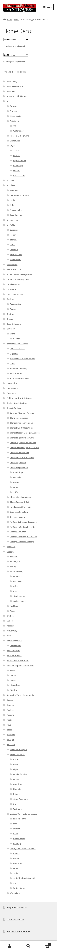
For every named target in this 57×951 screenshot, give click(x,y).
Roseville (14, 249)
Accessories (15, 304)
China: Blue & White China (21, 427)
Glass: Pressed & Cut (19, 502)
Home (9, 19)
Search (28, 946)
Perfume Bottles (14, 655)
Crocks (10, 319)
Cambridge (18, 472)
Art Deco (10, 180)
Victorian (11, 734)
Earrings (14, 566)
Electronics (12, 383)
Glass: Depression (18, 462)
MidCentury (12, 630)
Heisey (16, 482)
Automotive (12, 264)
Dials (15, 764)
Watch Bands (19, 838)
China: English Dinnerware (22, 437)
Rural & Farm (19, 175)
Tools (9, 720)
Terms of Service (15, 919)
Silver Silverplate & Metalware (20, 665)
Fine (15, 823)
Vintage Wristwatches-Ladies (23, 814)
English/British (20, 774)
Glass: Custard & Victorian (22, 457)
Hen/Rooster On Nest (19, 195)
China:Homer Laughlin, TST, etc (24, 447)
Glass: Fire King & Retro (20, 497)
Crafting (10, 314)
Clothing (10, 299)
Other (12, 205)
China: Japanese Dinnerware (23, 442)
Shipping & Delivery (16, 907)
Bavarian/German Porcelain (22, 413)
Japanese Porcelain (19, 512)
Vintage (10, 739)
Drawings (14, 106)
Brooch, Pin (15, 561)
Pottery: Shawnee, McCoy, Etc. (23, 536)
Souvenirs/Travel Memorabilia (20, 695)
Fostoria (17, 477)
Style (12, 145)
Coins (12, 333)
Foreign (16, 338)
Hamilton (17, 784)
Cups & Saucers (14, 324)
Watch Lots (15, 893)
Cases (16, 759)
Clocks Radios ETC (15, 294)
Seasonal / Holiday (18, 368)
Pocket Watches (17, 754)
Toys (9, 724)
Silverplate (15, 685)
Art (8, 101)
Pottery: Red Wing (18, 531)
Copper (13, 675)
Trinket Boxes (16, 373)
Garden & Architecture (17, 403)
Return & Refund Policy (18, 931)
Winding (17, 843)
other (15, 586)
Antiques (11, 91)
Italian (13, 200)
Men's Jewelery (17, 571)
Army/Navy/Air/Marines (17, 96)
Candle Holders (13, 284)
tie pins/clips (19, 596)
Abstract (17, 150)
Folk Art (16, 155)
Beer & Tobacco (14, 269)
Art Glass (11, 185)
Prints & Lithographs (19, 135)
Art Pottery (12, 225)
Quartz (16, 828)
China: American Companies (23, 423)
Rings (12, 611)
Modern (16, 170)
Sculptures (15, 140)
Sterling (13, 690)
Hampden (17, 789)
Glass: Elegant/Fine (19, 467)
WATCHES (11, 744)
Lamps (10, 620)
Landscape (18, 165)
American (14, 190)
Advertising (12, 81)
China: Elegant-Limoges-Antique (25, 432)
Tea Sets (10, 710)
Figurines (14, 353)
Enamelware (12, 388)
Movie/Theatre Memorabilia (22, 358)
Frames (13, 111)
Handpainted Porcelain (20, 507)
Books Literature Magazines (19, 274)
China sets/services (19, 418)
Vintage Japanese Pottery (22, 541)
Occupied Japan (17, 517)
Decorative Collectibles (17, 343)
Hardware (11, 546)
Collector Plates (17, 348)
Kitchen (10, 615)
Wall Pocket (15, 259)
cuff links (17, 576)
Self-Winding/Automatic (24, 878)
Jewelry (10, 551)
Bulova (16, 853)
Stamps (10, 705)
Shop (16, 19)
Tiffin (15, 492)
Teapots (10, 715)
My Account (9, 946)
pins (15, 591)
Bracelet (14, 556)
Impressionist (19, 160)
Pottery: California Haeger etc (23, 522)
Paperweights (16, 210)
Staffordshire (16, 254)
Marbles (10, 625)
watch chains (19, 601)
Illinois (16, 794)
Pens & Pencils (13, 650)
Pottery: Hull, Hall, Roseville (22, 527)
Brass (12, 670)
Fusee (16, 779)
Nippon (13, 239)
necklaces (17, 581)
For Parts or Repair (18, 749)
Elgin (15, 769)
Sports (10, 700)
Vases (9, 729)
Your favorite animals (20, 378)
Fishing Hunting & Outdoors (19, 398)
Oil (14, 126)
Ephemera (11, 393)
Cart (44, 943)
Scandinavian (16, 215)
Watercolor (18, 130)
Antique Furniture (15, 86)
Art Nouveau (12, 220)
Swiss (16, 804)
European (14, 230)
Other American (20, 799)
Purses (13, 309)
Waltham (17, 809)
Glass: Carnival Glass (19, 452)
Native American (14, 640)
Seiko (15, 833)
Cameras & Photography (18, 279)
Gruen (16, 858)
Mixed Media (15, 116)
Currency (11, 328)
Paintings (14, 121)
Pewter (13, 680)
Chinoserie (11, 289)
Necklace (14, 606)
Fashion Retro (19, 818)
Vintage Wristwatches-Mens (23, 848)
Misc (9, 635)
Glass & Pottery (14, 408)
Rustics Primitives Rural (17, 660)
